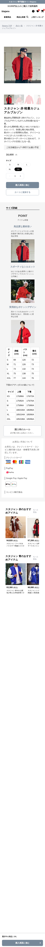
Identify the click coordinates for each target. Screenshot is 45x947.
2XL (18, 169)
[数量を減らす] (9, 176)
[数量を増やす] (20, 176)
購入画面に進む (23, 185)
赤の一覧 (19, 26)
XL (10, 169)
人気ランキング (37, 17)
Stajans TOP (7, 26)
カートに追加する (22, 192)
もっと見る (35, 511)
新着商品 (7, 17)
